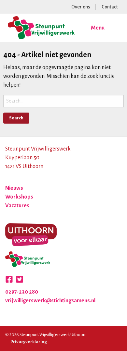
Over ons (80, 6)
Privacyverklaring (28, 341)
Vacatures (17, 206)
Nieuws (14, 188)
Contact (110, 6)
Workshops (19, 197)
